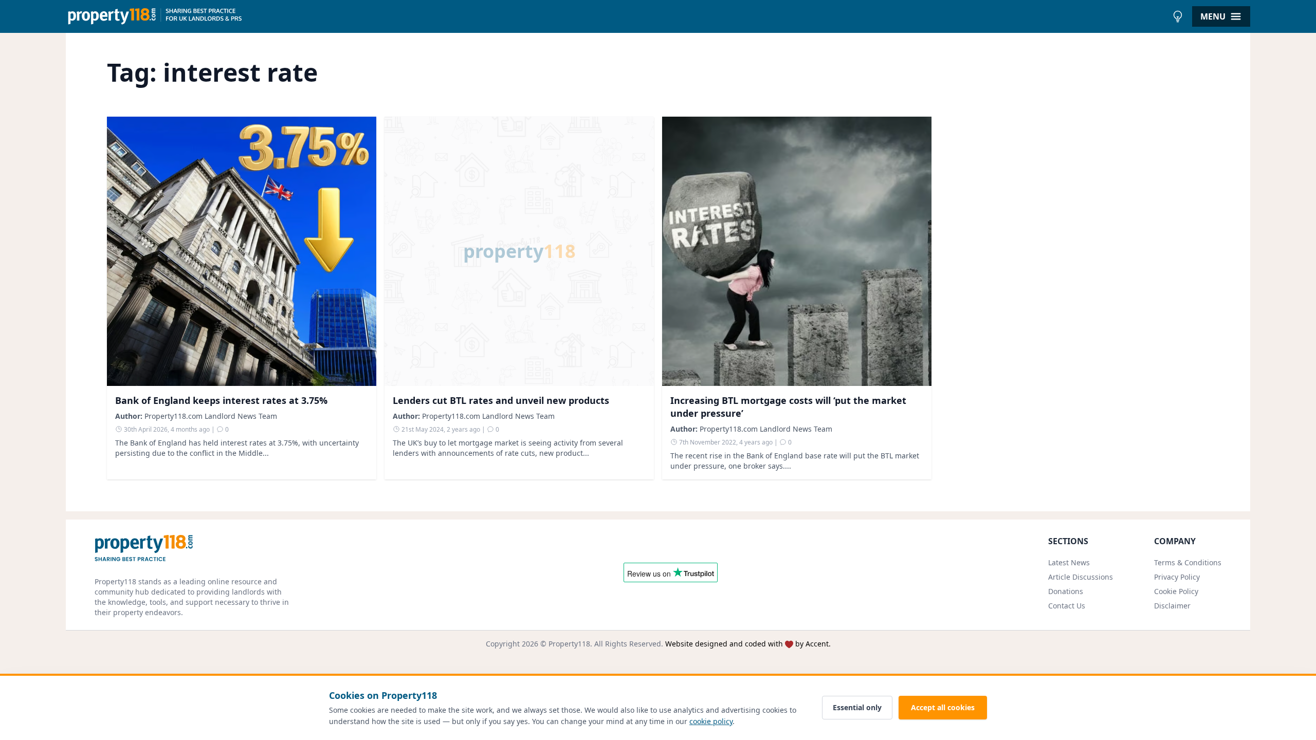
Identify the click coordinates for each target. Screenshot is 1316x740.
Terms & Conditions (1187, 562)
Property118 (569, 644)
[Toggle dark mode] (1177, 16)
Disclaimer (1172, 605)
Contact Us (1066, 605)
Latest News (1069, 562)
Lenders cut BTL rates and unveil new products (501, 400)
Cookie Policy (1176, 591)
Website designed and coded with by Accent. (748, 644)
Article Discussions (1080, 577)
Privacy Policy (1177, 577)
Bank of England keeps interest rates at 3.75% (221, 400)
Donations (1065, 591)
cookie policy (711, 721)
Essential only (857, 707)
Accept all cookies (943, 707)
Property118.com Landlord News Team (210, 416)
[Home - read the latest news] (616, 16)
